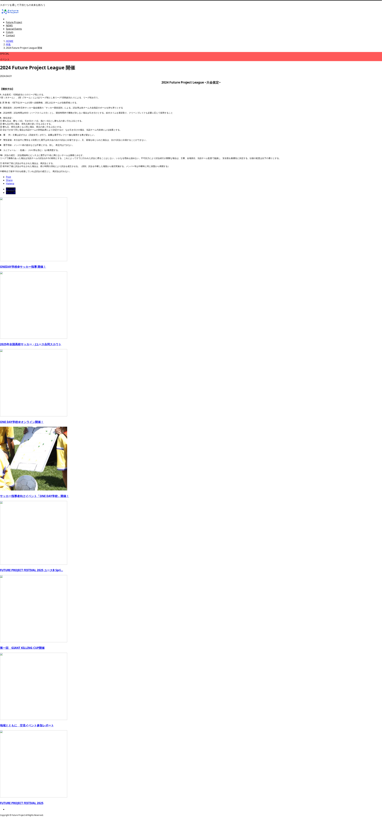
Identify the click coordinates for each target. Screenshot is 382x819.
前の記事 (11, 189)
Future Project (14, 22)
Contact (10, 35)
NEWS (9, 25)
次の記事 (11, 192)
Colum (9, 32)
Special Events (14, 28)
